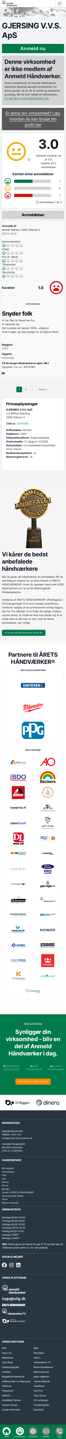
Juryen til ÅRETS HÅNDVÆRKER (18, 1192)
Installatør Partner (11, 1400)
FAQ (4, 1175)
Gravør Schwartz (11, 1409)
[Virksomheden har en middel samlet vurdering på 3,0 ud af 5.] (29, 159)
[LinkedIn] (18, 1265)
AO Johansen (41, 1400)
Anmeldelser (8, 1171)
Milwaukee (7, 1357)
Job (4, 1178)
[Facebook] (4, 1265)
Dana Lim (7, 1353)
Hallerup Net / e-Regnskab (16, 1381)
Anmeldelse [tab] (33, 303)
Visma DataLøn (42, 1381)
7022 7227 (16, 1134)
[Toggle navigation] (59, 3)
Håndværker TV (42, 1362)
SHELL (37, 1357)
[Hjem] (9, 3)
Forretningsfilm (42, 1405)
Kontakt (5, 1189)
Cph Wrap (7, 1362)
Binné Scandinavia (43, 1367)
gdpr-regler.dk (41, 1376)
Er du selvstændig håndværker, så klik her (23, 633)
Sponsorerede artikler (13, 1196)
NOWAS (6, 1372)
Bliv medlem (8, 1168)
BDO (36, 1348)
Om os (5, 1185)
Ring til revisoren (10, 1202)
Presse (5, 1182)
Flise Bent (39, 1353)
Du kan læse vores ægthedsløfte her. (26, 98)
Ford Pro (38, 1390)
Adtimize (6, 1386)
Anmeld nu (32, 48)
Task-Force (40, 1395)
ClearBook (39, 1386)
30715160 (22, 423)
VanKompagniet (10, 1367)
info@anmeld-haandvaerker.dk (17, 1138)
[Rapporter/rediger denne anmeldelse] (3, 374)
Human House (9, 1405)
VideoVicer (7, 1390)
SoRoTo (6, 1395)
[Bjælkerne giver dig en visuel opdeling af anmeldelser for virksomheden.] (37, 202)
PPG (4, 1348)
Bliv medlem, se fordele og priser (33, 1081)
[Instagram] (11, 1265)
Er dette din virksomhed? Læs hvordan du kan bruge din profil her (33, 119)
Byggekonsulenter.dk (13, 1376)
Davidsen (39, 1409)
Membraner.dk (41, 1372)
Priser (5, 1199)
